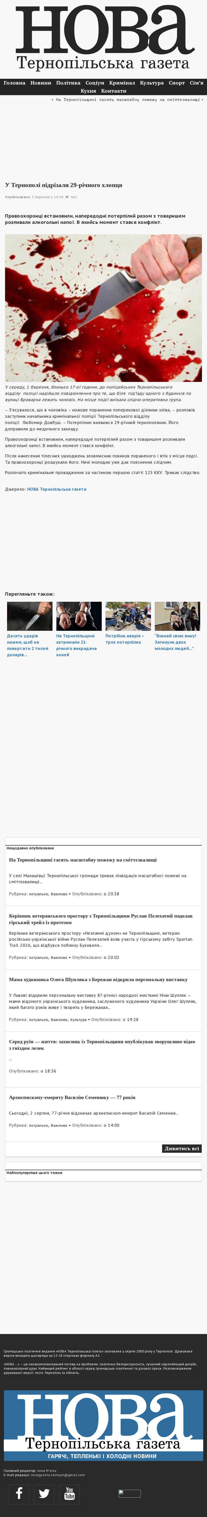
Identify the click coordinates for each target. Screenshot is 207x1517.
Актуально (38, 894)
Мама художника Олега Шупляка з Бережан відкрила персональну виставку (98, 979)
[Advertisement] (103, 138)
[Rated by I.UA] (130, 1493)
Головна (14, 82)
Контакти (113, 90)
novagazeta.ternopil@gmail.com (58, 1475)
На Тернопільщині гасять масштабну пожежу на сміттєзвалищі (83, 859)
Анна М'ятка (47, 1471)
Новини (41, 82)
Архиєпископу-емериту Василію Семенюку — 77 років (72, 1097)
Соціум (95, 82)
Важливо (59, 894)
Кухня (88, 90)
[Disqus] (103, 1254)
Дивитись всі (182, 1148)
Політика (68, 82)
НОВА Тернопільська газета (57, 489)
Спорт (177, 82)
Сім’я (196, 82)
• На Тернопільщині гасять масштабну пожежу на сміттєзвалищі (113, 99)
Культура (152, 82)
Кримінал (122, 82)
